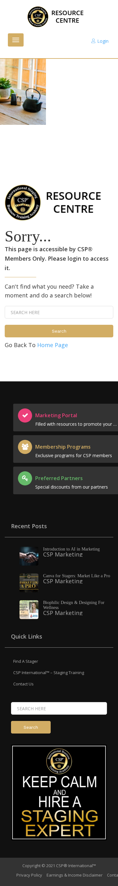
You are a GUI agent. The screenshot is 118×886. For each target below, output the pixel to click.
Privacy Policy (29, 875)
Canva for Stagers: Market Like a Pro (76, 575)
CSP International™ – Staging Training (48, 672)
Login (103, 41)
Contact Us (23, 683)
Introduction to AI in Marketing (71, 549)
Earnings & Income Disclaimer (75, 875)
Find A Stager (25, 661)
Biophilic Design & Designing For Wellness (73, 605)
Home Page (52, 345)
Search (59, 331)
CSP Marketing (63, 554)
